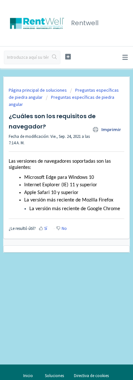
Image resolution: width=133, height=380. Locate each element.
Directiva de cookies (91, 375)
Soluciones (54, 375)
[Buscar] (54, 57)
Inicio (28, 375)
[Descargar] (54, 186)
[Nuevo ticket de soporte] (68, 56)
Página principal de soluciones (38, 90)
